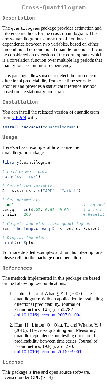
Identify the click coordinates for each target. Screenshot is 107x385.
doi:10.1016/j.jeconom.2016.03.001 (47, 351)
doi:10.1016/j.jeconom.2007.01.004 (47, 314)
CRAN (19, 117)
